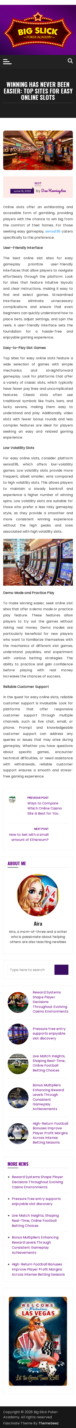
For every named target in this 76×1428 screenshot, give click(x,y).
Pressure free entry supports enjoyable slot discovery (49, 1034)
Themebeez (48, 1423)
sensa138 (52, 231)
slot (38, 183)
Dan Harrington (53, 190)
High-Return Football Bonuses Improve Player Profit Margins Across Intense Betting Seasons (50, 1133)
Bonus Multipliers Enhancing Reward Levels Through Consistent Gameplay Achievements (48, 1097)
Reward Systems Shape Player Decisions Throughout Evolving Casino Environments (50, 1002)
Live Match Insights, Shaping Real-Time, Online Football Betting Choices (49, 1063)
